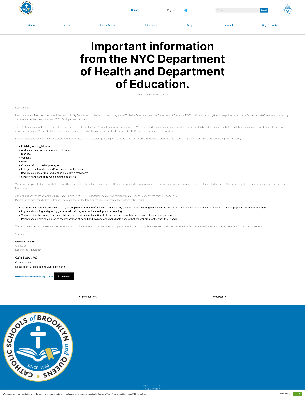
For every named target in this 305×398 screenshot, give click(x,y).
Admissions (151, 25)
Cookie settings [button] (285, 394)
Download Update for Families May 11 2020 (34, 277)
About (67, 25)
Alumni (229, 25)
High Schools (269, 25)
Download (64, 276)
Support (191, 25)
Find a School (107, 25)
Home (31, 25)
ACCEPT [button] (298, 394)
